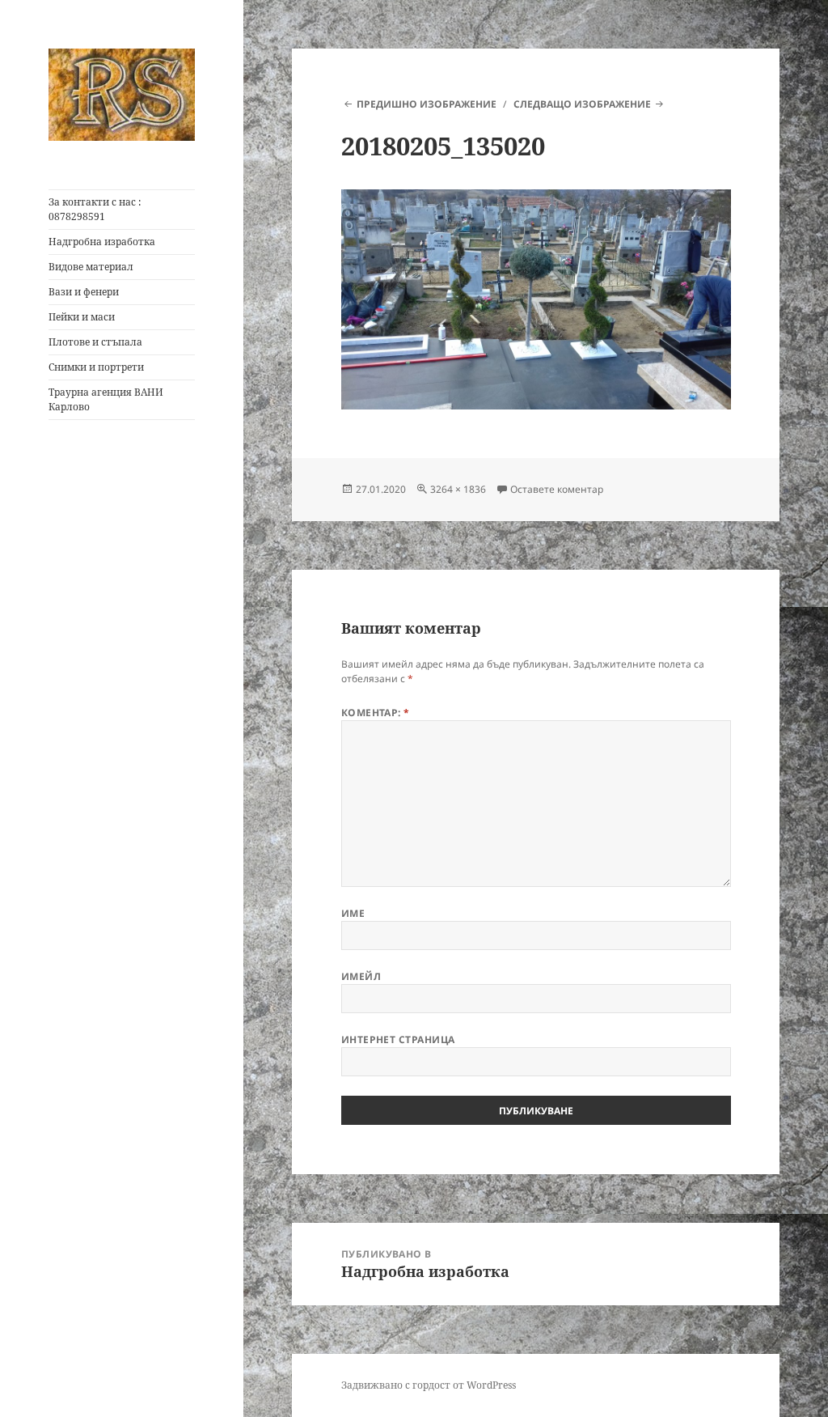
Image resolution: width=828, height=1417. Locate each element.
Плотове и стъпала (95, 342)
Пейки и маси (82, 317)
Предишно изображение (426, 104)
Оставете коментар (556, 489)
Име (353, 913)
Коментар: (375, 712)
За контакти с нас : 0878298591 (95, 209)
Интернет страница (398, 1039)
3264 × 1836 (458, 489)
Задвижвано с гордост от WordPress (428, 1385)
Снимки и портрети (96, 367)
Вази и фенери (84, 292)
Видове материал (91, 267)
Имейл (361, 976)
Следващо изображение (582, 104)
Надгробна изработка (102, 241)
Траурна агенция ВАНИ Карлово (106, 399)
